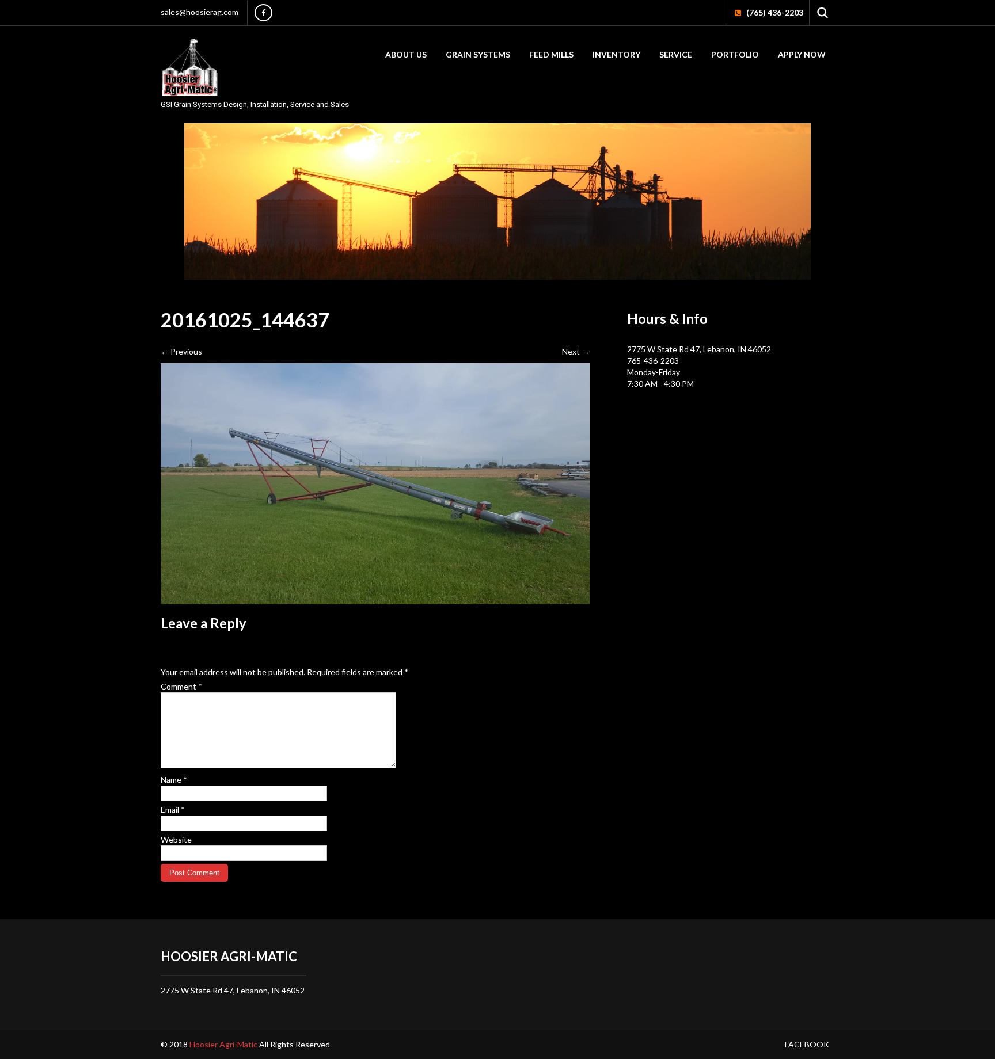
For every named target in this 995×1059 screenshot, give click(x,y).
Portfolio (735, 54)
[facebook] (263, 12)
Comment (181, 686)
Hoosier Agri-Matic (224, 1044)
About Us (406, 54)
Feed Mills (551, 54)
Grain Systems (478, 54)
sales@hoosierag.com (199, 12)
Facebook (807, 1044)
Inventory (616, 54)
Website (176, 839)
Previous (181, 351)
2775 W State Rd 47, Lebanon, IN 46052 (699, 349)
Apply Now (802, 54)
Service (675, 54)
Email (173, 809)
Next (576, 351)
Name (174, 779)
